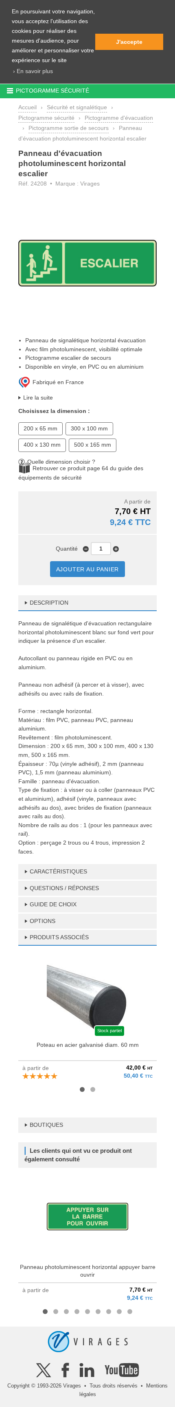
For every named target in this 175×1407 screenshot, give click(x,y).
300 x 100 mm (89, 428)
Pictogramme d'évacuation (119, 118)
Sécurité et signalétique (77, 107)
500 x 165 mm (92, 444)
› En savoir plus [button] (33, 71)
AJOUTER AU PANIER (87, 569)
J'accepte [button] (129, 42)
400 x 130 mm (42, 444)
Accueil (27, 107)
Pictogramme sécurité (46, 118)
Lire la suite (38, 397)
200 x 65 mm (40, 428)
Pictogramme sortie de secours (68, 128)
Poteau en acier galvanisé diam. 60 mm (88, 1045)
